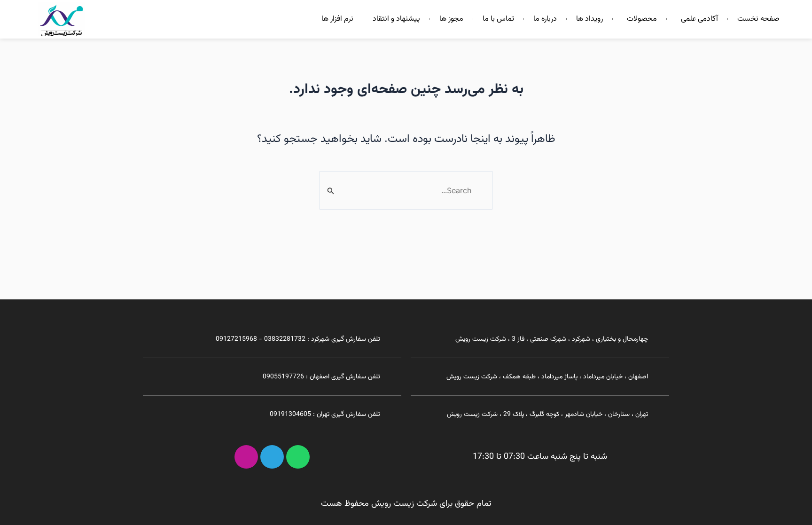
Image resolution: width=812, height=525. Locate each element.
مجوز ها (451, 19)
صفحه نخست (758, 19)
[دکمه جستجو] (330, 191)
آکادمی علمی (699, 19)
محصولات (642, 19)
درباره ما (545, 19)
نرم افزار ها (337, 19)
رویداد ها (589, 19)
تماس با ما (498, 19)
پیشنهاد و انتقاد (396, 19)
